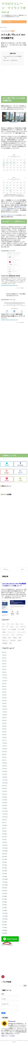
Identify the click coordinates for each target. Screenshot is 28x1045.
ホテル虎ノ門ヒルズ (14, 122)
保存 (10, 643)
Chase (12, 624)
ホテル (12, 634)
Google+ (6, 472)
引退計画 (4, 637)
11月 (3, 677)
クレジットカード (21, 632)
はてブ (20, 472)
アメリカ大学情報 (12, 629)
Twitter (7, 465)
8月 (3, 652)
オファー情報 (21, 629)
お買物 (3, 632)
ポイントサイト (5, 634)
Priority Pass (22, 626)
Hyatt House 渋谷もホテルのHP (9, 215)
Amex (3, 624)
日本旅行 (19, 640)
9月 (3, 683)
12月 (3, 675)
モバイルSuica (20, 634)
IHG (3, 626)
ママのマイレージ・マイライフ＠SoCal (13, 8)
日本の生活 (12, 640)
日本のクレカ (5, 640)
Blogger (14, 1041)
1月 (3, 672)
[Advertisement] (14, 82)
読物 (20, 637)
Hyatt (22, 624)
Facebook (20, 465)
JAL (7, 626)
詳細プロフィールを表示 (8, 1035)
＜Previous (5, 569)
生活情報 (15, 637)
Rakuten (4, 629)
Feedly (20, 480)
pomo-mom (12, 1021)
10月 (3, 680)
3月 (3, 666)
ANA (8, 624)
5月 (3, 660)
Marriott (12, 626)
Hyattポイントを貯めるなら (11, 60)
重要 (9, 637)
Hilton (17, 624)
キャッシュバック (11, 632)
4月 (3, 663)
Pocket (7, 480)
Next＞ (22, 569)
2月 (3, 669)
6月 (3, 658)
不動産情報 (4, 643)
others (17, 626)
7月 (3, 655)
